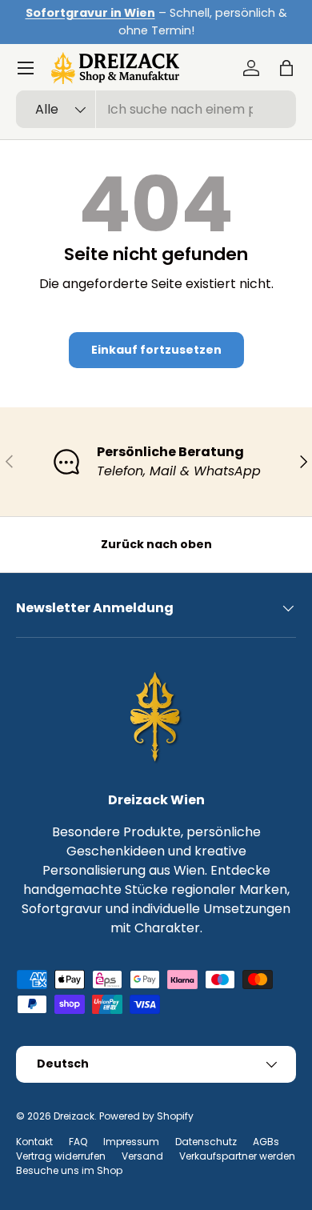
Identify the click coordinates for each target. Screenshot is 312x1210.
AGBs (266, 1141)
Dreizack (74, 1116)
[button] (286, 68)
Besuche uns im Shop (69, 1170)
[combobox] (156, 109)
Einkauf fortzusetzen (156, 350)
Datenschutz (206, 1141)
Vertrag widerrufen (61, 1156)
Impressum (131, 1141)
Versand (142, 1156)
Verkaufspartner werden (237, 1156)
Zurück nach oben (156, 544)
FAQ (78, 1141)
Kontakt (34, 1141)
